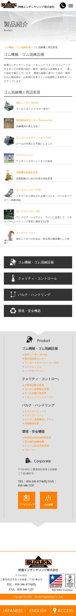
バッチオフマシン (34, 370)
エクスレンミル (24, 155)
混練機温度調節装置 (27, 172)
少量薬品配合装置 (34, 385)
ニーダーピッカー (25, 232)
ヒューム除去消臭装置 (37, 445)
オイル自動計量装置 (35, 393)
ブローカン (31, 449)
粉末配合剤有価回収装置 (38, 437)
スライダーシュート (35, 411)
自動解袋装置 (32, 423)
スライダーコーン (34, 415)
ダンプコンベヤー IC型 (28, 189)
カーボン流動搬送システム (39, 419)
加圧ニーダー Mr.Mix (27, 102)
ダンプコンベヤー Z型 (28, 211)
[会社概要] (26, 506)
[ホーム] (27, 6)
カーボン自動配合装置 (37, 389)
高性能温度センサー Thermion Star (34, 120)
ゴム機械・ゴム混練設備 (17, 47)
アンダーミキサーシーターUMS (42, 362)
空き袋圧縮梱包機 (34, 441)
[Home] (38, 614)
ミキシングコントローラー (39, 397)
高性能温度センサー (35, 358)
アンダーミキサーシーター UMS (33, 137)
